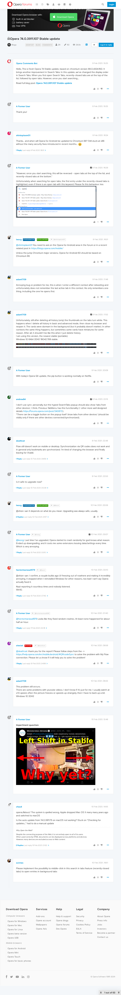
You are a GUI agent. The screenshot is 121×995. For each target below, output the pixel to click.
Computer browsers (15, 916)
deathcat (20, 441)
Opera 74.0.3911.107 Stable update (54, 83)
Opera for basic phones (19, 961)
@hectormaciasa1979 (41, 613)
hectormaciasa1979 (25, 570)
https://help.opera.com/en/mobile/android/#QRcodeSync (45, 654)
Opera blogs (62, 920)
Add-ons (40, 916)
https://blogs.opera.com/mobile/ (47, 248)
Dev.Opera (61, 929)
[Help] (70, 4)
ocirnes (19, 863)
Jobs (99, 924)
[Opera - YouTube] (17, 976)
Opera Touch (14, 957)
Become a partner (106, 933)
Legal (79, 909)
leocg (19, 239)
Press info (102, 920)
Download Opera (65, 17)
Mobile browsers (14, 943)
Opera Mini (13, 952)
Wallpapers (41, 924)
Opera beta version (17, 933)
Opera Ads (41, 929)
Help (59, 909)
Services (41, 909)
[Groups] (59, 4)
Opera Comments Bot (26, 63)
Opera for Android (17, 948)
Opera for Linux (15, 929)
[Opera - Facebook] (6, 977)
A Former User (23, 106)
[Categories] (37, 4)
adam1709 (21, 279)
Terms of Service (84, 933)
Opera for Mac (15, 925)
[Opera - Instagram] (28, 976)
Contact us (102, 937)
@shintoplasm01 (59, 239)
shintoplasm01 (23, 135)
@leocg (37, 534)
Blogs (14, 45)
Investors (101, 929)
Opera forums (63, 924)
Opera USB (13, 938)
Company (103, 909)
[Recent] (42, 4)
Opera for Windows (17, 921)
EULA (78, 929)
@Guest (56, 505)
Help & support (63, 916)
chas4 (19, 807)
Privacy (79, 920)
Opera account (43, 920)
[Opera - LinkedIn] (23, 976)
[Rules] (64, 4)
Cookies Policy (83, 924)
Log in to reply (106, 45)
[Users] (53, 4)
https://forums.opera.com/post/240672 (43, 411)
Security (80, 916)
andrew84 (21, 399)
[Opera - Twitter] (11, 976)
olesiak (19, 645)
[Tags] (48, 4)
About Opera (103, 916)
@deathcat (41, 645)
